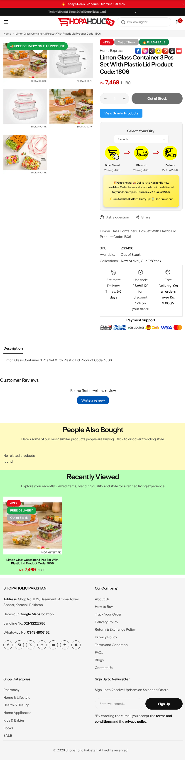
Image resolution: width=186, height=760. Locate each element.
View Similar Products (119, 113)
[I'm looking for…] (120, 21)
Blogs (97, 669)
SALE (7, 745)
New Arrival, (129, 265)
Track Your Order (106, 623)
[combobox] (140, 21)
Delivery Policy (104, 631)
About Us (100, 608)
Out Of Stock (149, 265)
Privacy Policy (104, 646)
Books (8, 737)
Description (13, 358)
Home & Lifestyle (16, 707)
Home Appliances (17, 722)
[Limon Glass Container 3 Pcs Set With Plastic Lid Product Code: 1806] (32, 535)
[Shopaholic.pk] (82, 22)
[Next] (133, 11)
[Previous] (49, 11)
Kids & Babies (13, 729)
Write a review (91, 410)
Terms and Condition (109, 654)
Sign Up (160, 713)
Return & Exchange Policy (113, 639)
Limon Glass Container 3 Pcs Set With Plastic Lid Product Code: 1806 (32, 570)
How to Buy (102, 616)
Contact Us (102, 677)
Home (7, 33)
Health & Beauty (16, 714)
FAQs (97, 662)
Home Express (109, 50)
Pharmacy (11, 699)
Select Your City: (139, 131)
